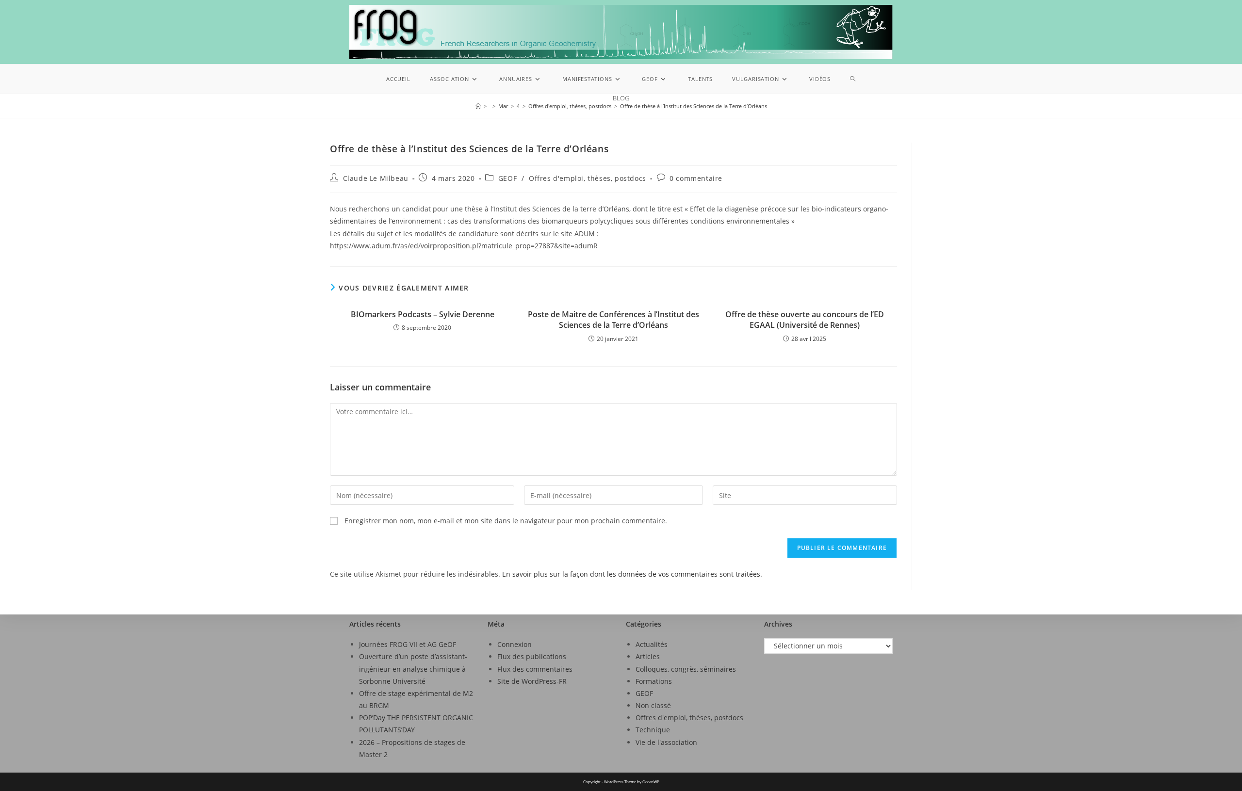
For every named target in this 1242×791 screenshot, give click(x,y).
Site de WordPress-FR (532, 681)
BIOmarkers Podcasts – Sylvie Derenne (422, 314)
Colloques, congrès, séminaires (686, 669)
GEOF (507, 178)
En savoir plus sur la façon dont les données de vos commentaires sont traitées (631, 574)
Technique (653, 729)
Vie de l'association (666, 742)
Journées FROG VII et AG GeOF (407, 644)
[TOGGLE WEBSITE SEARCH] (853, 79)
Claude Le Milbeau (376, 178)
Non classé (653, 705)
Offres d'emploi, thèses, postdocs (587, 178)
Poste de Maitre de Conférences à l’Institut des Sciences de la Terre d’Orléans (613, 319)
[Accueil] (478, 106)
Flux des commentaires (534, 669)
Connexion (514, 644)
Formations (654, 681)
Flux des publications (531, 656)
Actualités (652, 644)
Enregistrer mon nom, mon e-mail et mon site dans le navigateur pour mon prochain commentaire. (505, 520)
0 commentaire (696, 178)
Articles (648, 656)
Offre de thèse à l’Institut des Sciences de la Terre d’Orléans (693, 106)
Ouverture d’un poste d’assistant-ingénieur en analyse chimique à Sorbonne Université (413, 668)
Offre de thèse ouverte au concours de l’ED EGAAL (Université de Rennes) (804, 319)
